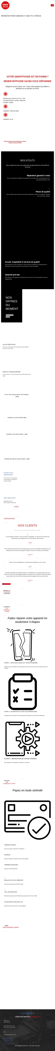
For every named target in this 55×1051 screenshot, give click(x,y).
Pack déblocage (10, 498)
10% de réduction (9, 344)
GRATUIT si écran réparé (11, 372)
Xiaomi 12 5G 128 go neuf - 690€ (17, 434)
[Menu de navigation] (52, 5)
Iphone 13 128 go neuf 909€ (17, 417)
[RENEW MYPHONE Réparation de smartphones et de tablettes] (5, 5)
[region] (27, 44)
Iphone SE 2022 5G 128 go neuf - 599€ (16, 459)
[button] (27, 64)
